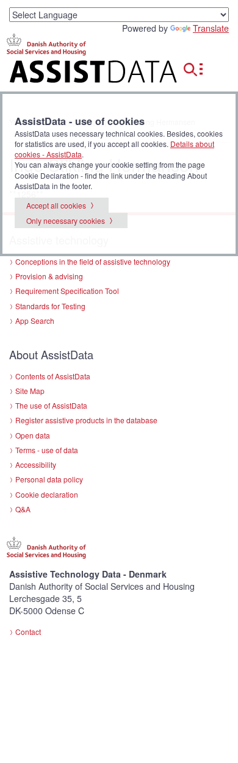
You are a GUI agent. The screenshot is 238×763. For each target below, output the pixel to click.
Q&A (23, 509)
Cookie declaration (46, 494)
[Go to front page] (79, 74)
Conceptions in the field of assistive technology (92, 261)
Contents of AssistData (52, 376)
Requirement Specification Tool (67, 290)
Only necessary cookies (65, 220)
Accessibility (35, 464)
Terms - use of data (46, 450)
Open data (32, 435)
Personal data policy (49, 479)
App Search (34, 320)
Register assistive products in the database (86, 420)
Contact (28, 631)
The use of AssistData (51, 405)
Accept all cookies (56, 205)
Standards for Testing (50, 306)
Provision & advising (49, 276)
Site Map (30, 390)
